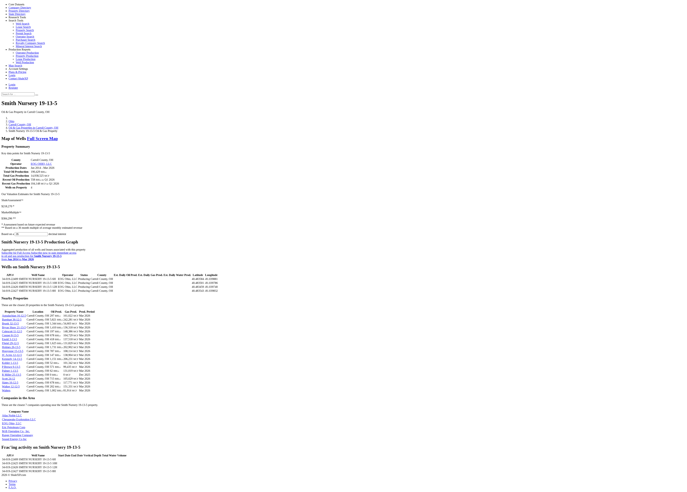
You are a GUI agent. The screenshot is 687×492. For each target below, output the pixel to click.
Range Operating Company (17, 435)
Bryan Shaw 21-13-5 (14, 327)
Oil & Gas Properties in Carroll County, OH (33, 127)
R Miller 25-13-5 (11, 374)
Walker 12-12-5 (11, 386)
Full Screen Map (42, 138)
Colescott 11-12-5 (12, 331)
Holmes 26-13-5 (11, 347)
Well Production (25, 62)
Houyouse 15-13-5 (12, 351)
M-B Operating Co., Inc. (16, 431)
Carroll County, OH (20, 124)
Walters (6, 390)
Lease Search (23, 26)
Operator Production (27, 52)
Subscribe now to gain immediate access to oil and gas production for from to (38, 256)
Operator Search (25, 36)
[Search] (36, 95)
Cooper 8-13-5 (10, 335)
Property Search (25, 30)
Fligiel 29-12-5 (10, 343)
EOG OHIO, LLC (41, 163)
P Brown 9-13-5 (11, 366)
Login (12, 84)
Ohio (11, 121)
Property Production (27, 55)
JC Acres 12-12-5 (12, 355)
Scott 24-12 (8, 378)
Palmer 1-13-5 (10, 370)
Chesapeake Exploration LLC (19, 419)
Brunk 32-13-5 (10, 323)
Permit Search (23, 33)
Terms (12, 484)
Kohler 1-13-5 (10, 362)
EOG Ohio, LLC (11, 423)
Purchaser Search (25, 39)
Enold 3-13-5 (9, 339)
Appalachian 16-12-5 (14, 315)
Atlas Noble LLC (12, 415)
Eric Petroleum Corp (13, 427)
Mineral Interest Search (29, 46)
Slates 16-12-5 (10, 382)
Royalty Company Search (30, 43)
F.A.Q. (12, 487)
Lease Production (25, 59)
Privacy (13, 481)
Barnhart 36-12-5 (11, 319)
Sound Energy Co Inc (14, 439)
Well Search (22, 23)
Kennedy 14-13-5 (12, 358)
